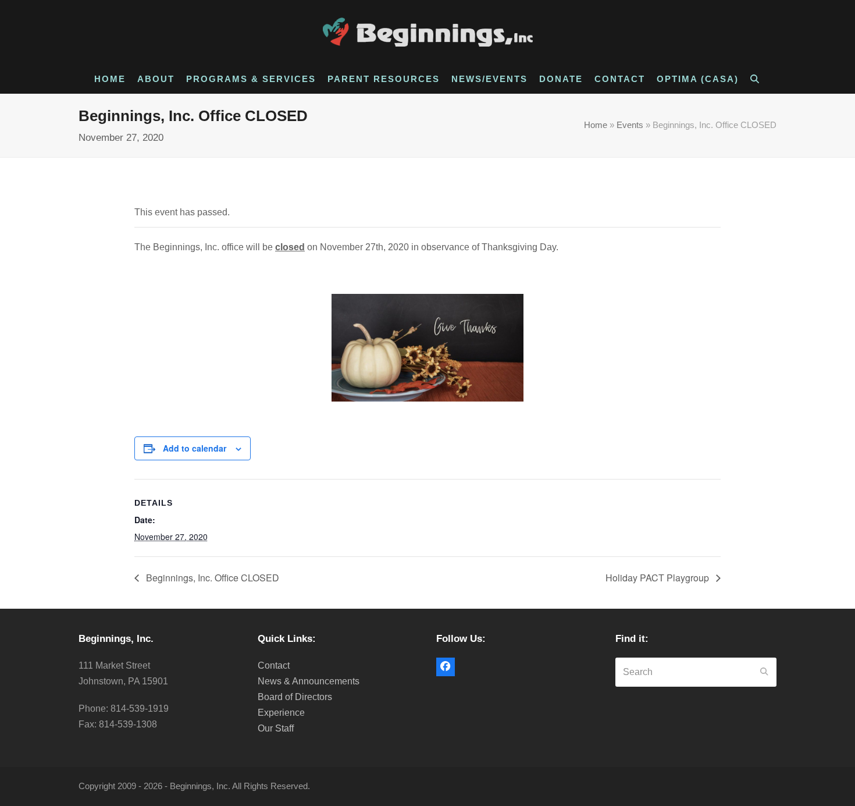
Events (630, 125)
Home (595, 125)
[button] (756, 79)
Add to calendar (194, 448)
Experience (281, 713)
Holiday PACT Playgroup (658, 577)
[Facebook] (445, 667)
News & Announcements (308, 681)
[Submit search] (764, 672)
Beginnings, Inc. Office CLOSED (211, 577)
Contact (274, 665)
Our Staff (276, 728)
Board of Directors (295, 697)
